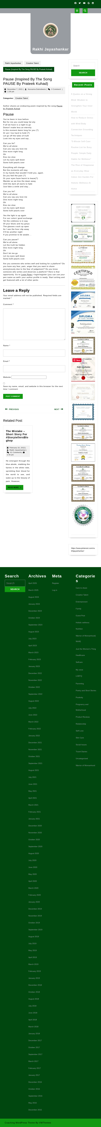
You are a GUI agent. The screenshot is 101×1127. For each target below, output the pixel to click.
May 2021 (32, 791)
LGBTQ (79, 676)
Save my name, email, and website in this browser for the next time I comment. (33, 387)
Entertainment (81, 602)
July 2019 (32, 943)
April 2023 (32, 645)
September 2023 (35, 625)
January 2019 (34, 978)
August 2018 (33, 999)
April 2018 (32, 1020)
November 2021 (35, 749)
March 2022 (33, 722)
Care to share (81, 588)
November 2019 (35, 916)
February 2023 (34, 659)
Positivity (79, 697)
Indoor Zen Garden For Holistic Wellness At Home (82, 183)
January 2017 (34, 1075)
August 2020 (33, 853)
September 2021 (35, 763)
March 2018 (33, 1027)
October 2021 (34, 756)
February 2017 (34, 1068)
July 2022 (32, 708)
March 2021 (33, 805)
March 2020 (33, 888)
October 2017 (34, 1047)
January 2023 (34, 666)
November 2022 (35, 680)
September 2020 (35, 846)
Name (6, 345)
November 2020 (35, 833)
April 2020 (32, 881)
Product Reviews (83, 717)
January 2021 (34, 819)
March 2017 (33, 1061)
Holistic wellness (82, 622)
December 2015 (35, 1110)
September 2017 (35, 1054)
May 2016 (32, 1103)
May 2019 (32, 950)
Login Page (26, 274)
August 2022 (33, 701)
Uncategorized (82, 758)
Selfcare (79, 662)
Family (78, 609)
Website (7, 377)
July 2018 (32, 1006)
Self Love (80, 731)
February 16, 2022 (17, 448)
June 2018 (32, 1013)
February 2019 (34, 971)
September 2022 (35, 694)
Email (6, 361)
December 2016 (35, 1082)
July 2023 (32, 639)
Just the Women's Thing (86, 649)
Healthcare (80, 655)
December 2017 (35, 1040)
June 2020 (32, 867)
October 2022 (34, 687)
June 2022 (32, 715)
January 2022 (34, 736)
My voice (79, 670)
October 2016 (34, 1089)
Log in (54, 590)
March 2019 (33, 964)
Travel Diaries (81, 752)
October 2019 (34, 923)
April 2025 (32, 583)
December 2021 (35, 742)
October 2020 (34, 839)
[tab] (77, 10)
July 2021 (32, 777)
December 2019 (35, 909)
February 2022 (34, 729)
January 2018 (34, 1033)
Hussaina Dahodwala (37, 89)
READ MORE (15, 488)
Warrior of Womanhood (85, 765)
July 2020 (32, 860)
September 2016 (35, 1096)
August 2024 (33, 597)
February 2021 (34, 812)
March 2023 (33, 652)
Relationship (81, 724)
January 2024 (34, 604)
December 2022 (35, 673)
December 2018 (35, 985)
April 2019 (32, 957)
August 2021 (33, 770)
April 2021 (32, 798)
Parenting (80, 684)
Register (55, 583)
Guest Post (80, 616)
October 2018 (34, 992)
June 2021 (32, 784)
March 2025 (33, 590)
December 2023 (35, 611)
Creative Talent (32, 63)
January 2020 (34, 902)
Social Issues (81, 745)
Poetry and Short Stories (86, 690)
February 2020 (34, 895)
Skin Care (80, 738)
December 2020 (35, 826)
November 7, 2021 (15, 89)
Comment (8, 304)
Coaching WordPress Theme (20, 1123)
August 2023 (33, 632)
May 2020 (32, 874)
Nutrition (79, 629)
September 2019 (35, 930)
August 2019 (33, 936)
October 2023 (34, 618)
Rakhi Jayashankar (50, 49)
